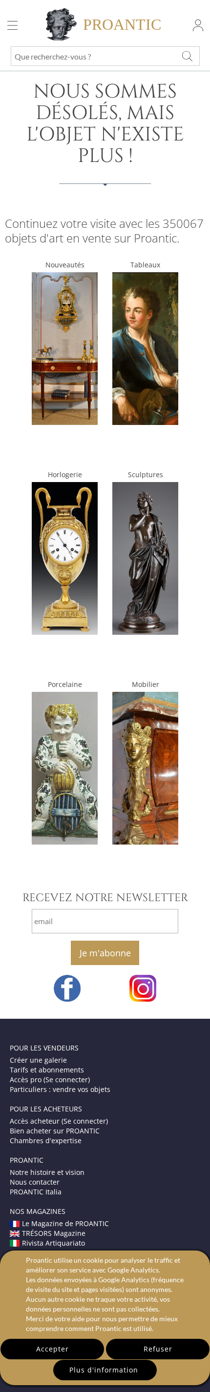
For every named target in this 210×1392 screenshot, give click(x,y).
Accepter (52, 1348)
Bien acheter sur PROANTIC (55, 1130)
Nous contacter (35, 1182)
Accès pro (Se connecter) (50, 1079)
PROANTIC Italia (36, 1191)
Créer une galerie (38, 1060)
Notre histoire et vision (47, 1172)
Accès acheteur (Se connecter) (59, 1121)
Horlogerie (65, 474)
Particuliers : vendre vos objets (60, 1089)
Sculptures (145, 474)
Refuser (158, 1348)
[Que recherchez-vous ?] (187, 56)
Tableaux (145, 264)
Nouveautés (64, 264)
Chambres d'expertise (46, 1140)
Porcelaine (65, 684)
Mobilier (145, 684)
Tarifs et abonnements (47, 1069)
